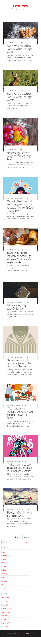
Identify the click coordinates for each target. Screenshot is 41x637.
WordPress (20, 633)
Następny (26, 537)
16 (20, 537)
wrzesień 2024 (5, 612)
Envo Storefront (33, 633)
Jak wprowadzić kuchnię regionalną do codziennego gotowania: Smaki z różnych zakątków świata (19, 257)
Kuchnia (3, 570)
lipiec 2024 (4, 616)
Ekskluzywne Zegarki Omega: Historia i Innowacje (19, 514)
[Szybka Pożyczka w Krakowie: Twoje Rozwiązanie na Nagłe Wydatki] (20, 33)
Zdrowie (3, 588)
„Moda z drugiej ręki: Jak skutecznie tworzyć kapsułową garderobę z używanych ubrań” (20, 413)
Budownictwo (5, 555)
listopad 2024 (5, 605)
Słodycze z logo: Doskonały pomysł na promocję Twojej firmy (19, 156)
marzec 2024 (4, 626)
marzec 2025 (4, 601)
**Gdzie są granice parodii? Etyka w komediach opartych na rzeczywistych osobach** (19, 468)
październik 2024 (6, 608)
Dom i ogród (4, 559)
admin (12, 43)
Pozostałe (4, 581)
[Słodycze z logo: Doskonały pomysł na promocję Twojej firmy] (20, 134)
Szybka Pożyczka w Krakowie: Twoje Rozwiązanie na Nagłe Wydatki (19, 49)
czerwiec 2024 (5, 619)
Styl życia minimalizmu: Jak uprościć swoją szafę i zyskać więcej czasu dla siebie (19, 363)
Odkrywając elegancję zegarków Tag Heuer (16, 306)
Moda (3, 577)
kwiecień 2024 (5, 623)
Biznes (3, 552)
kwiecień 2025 (5, 597)
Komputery (4, 566)
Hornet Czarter (20, 6)
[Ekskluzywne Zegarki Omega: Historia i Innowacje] (20, 499)
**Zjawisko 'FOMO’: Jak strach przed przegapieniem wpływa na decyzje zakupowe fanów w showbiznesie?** (20, 206)
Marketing (4, 574)
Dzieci (3, 563)
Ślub (2, 584)
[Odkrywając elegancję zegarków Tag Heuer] (20, 293)
